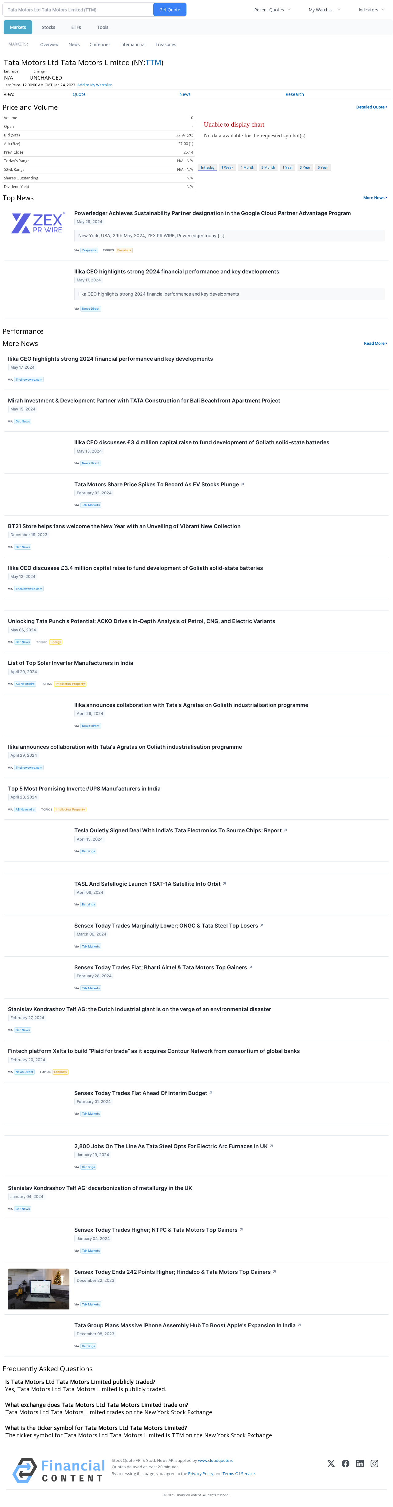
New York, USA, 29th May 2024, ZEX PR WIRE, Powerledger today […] (152, 235)
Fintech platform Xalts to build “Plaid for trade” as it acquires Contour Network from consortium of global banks (154, 1051)
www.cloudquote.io (216, 1460)
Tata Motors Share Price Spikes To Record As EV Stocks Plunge (159, 484)
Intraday (207, 167)
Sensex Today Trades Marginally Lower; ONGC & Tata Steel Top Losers (169, 925)
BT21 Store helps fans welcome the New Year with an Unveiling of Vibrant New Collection (124, 526)
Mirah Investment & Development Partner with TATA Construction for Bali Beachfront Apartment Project (144, 400)
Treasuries (165, 44)
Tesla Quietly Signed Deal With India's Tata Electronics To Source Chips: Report (181, 830)
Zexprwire (89, 250)
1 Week (227, 167)
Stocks (48, 27)
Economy (60, 1071)
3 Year (305, 167)
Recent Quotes (269, 10)
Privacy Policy (200, 1473)
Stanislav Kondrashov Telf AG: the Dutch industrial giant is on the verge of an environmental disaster (139, 1009)
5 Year (323, 167)
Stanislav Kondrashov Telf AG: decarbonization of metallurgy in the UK (100, 1188)
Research (295, 94)
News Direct (90, 308)
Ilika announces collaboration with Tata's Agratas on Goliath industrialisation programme (191, 705)
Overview (49, 44)
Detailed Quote (370, 107)
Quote (79, 94)
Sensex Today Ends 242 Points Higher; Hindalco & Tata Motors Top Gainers (175, 1272)
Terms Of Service (239, 1473)
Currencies (100, 44)
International (133, 44)
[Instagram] (374, 1470)
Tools (102, 27)
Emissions (124, 250)
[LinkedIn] (360, 1470)
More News (374, 197)
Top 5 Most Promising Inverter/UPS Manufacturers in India (84, 788)
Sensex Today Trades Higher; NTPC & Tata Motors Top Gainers (158, 1229)
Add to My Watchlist (94, 85)
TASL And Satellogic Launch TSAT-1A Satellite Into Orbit (150, 884)
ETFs (76, 27)
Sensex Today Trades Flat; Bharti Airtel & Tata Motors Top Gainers (163, 967)
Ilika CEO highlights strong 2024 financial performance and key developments (176, 271)
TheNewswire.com (29, 379)
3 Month (268, 167)
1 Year (287, 167)
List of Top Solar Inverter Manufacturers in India (70, 663)
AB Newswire (25, 683)
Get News (23, 421)
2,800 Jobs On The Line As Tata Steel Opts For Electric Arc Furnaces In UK (174, 1146)
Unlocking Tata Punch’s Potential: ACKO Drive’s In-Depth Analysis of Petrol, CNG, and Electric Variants (141, 621)
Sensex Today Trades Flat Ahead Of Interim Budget (143, 1093)
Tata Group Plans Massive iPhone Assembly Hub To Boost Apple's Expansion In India (188, 1325)
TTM (153, 62)
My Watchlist (321, 10)
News (74, 44)
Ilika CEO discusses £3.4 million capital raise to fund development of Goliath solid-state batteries (201, 442)
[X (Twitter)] (331, 1470)
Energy (56, 642)
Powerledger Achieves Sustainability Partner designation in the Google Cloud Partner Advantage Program (212, 213)
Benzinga (88, 851)
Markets (18, 27)
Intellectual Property (70, 683)
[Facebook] (345, 1470)
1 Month (247, 167)
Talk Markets (91, 505)
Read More (374, 343)
